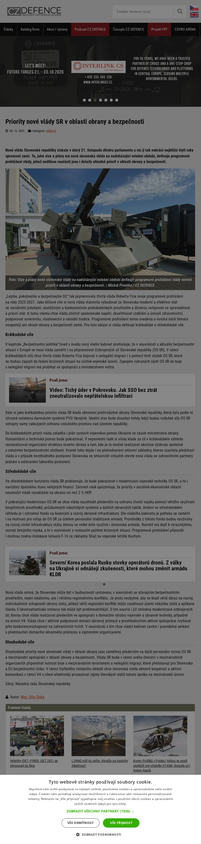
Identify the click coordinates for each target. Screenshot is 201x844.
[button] (100, 811)
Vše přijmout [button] (121, 823)
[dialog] (100, 809)
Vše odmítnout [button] (80, 823)
